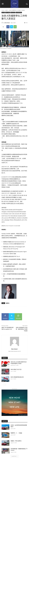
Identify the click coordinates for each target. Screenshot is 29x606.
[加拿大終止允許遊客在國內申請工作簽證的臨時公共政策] (5, 364)
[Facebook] (8, 26)
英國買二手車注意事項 (16, 441)
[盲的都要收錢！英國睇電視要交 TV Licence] (5, 451)
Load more (14, 456)
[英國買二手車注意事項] (5, 443)
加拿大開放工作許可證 (16, 369)
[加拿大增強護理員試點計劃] (5, 379)
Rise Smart (7, 22)
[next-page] (5, 384)
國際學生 (7, 303)
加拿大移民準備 (18, 12)
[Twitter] (11, 26)
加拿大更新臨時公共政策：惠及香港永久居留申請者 (21, 329)
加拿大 (6, 10)
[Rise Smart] (3, 23)
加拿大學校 (8, 12)
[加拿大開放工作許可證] (5, 371)
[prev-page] (2, 384)
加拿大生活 (13, 12)
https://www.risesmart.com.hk (14, 351)
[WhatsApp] (15, 26)
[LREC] (14, 415)
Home (3, 10)
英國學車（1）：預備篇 (16, 433)
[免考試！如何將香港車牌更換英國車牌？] (5, 427)
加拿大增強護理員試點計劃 (17, 377)
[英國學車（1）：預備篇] (5, 435)
